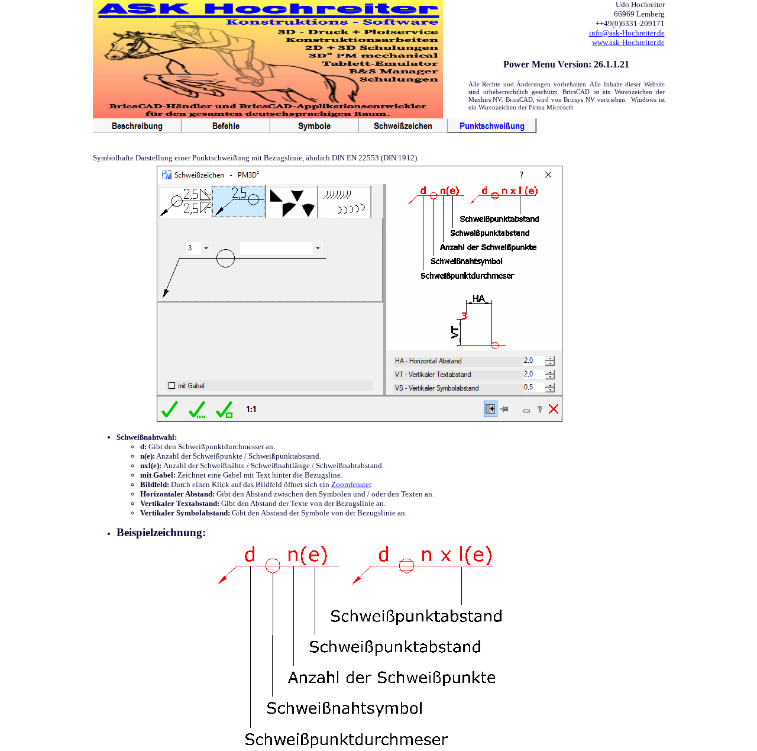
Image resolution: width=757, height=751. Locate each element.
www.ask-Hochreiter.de (628, 42)
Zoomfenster (351, 484)
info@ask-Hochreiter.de (627, 32)
